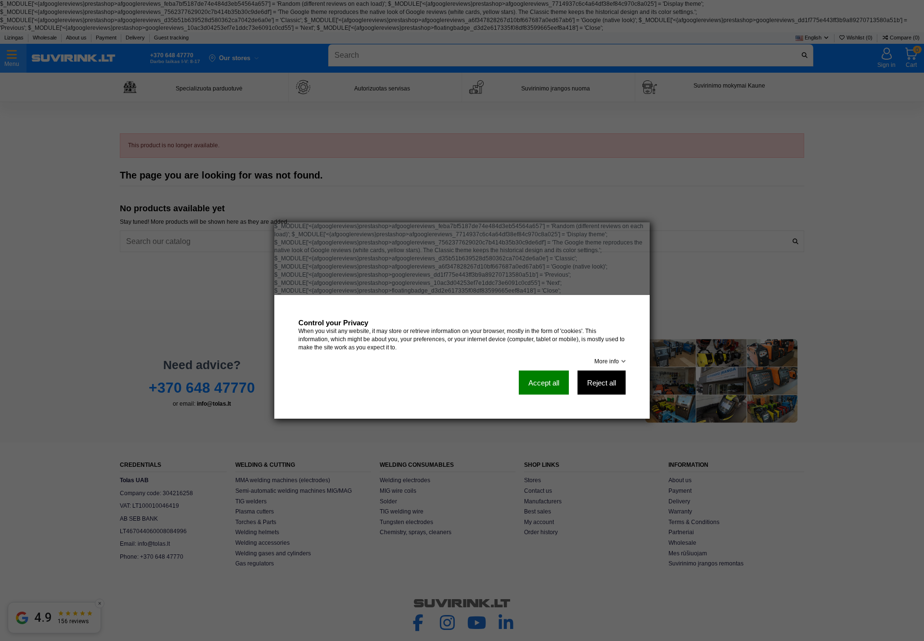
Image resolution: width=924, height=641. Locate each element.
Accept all (543, 383)
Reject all (601, 383)
